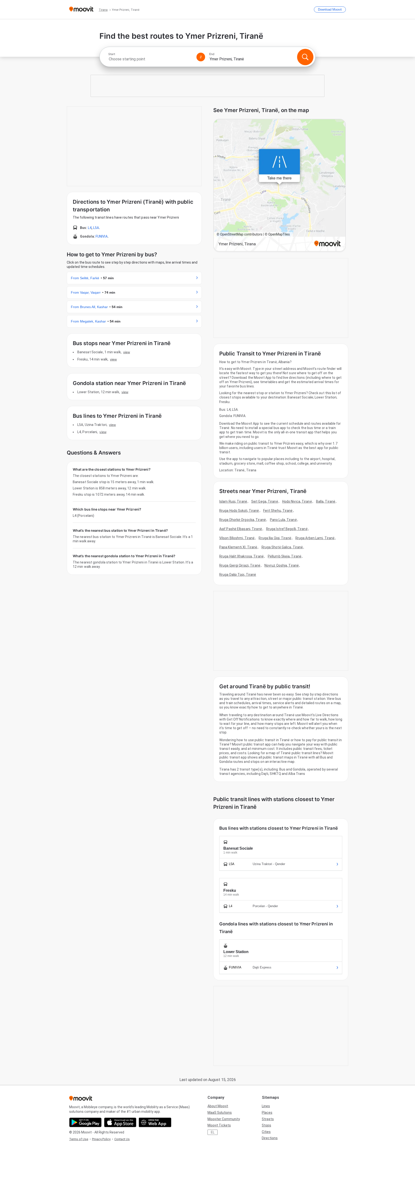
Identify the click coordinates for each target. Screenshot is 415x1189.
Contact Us (122, 1139)
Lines (266, 1106)
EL (212, 1132)
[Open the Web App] (155, 1122)
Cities (266, 1132)
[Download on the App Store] (120, 1122)
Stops (266, 1125)
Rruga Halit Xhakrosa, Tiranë (241, 556)
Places (267, 1112)
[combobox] (150, 59)
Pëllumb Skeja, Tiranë (284, 556)
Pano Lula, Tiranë (283, 520)
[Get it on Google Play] (85, 1122)
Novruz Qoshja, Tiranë (281, 565)
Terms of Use (78, 1139)
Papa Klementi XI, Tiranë (238, 547)
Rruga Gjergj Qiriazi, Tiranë (239, 565)
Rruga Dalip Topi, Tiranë (237, 574)
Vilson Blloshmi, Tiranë (237, 538)
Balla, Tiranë (325, 501)
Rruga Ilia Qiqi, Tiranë (275, 538)
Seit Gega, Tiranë (264, 501)
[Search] (305, 57)
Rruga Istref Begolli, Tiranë (287, 529)
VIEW (126, 352)
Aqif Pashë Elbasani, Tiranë (240, 529)
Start (111, 54)
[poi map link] (279, 185)
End (211, 54)
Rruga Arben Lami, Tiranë (315, 538)
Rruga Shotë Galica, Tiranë (282, 547)
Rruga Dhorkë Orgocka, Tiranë (242, 520)
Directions (270, 1138)
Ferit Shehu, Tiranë (278, 510)
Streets (268, 1119)
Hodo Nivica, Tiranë (297, 501)
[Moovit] (81, 9)
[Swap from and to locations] (200, 57)
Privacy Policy (101, 1139)
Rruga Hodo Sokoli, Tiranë (239, 510)
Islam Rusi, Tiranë (233, 501)
